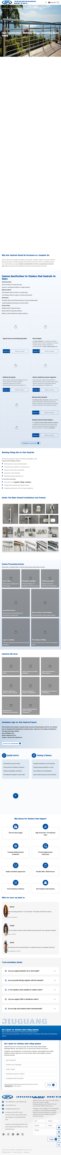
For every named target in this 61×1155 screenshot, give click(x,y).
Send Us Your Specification (11, 743)
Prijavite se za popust (19, 351)
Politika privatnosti (6, 1152)
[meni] (58, 2)
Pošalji (49, 1085)
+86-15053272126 (21, 1048)
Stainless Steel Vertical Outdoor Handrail (42, 420)
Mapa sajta (26, 1152)
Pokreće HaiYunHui (17, 1152)
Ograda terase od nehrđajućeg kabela (15, 338)
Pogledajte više (6, 351)
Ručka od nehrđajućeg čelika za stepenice (19, 8)
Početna (4, 8)
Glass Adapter (37, 338)
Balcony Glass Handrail (39, 397)
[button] (52, 2)
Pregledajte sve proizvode (29, 443)
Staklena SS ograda (9, 377)
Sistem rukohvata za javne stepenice (44, 377)
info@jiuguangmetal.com (12, 1109)
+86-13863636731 (10, 1102)
